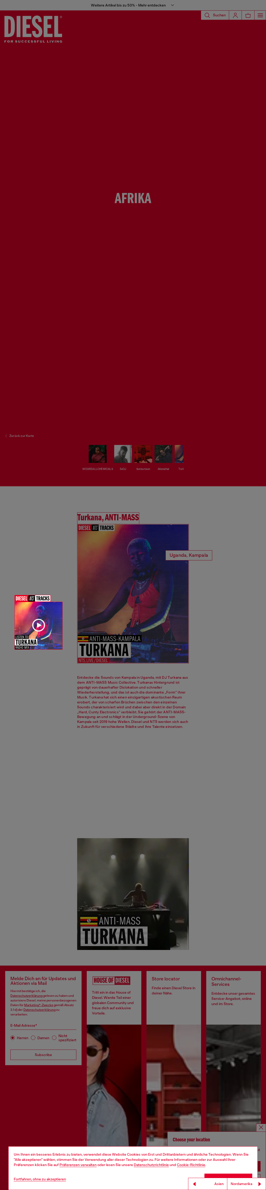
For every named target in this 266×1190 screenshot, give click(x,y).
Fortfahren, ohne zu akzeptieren (40, 1179)
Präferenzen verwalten (78, 1165)
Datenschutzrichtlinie (151, 1165)
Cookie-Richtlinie (191, 1165)
